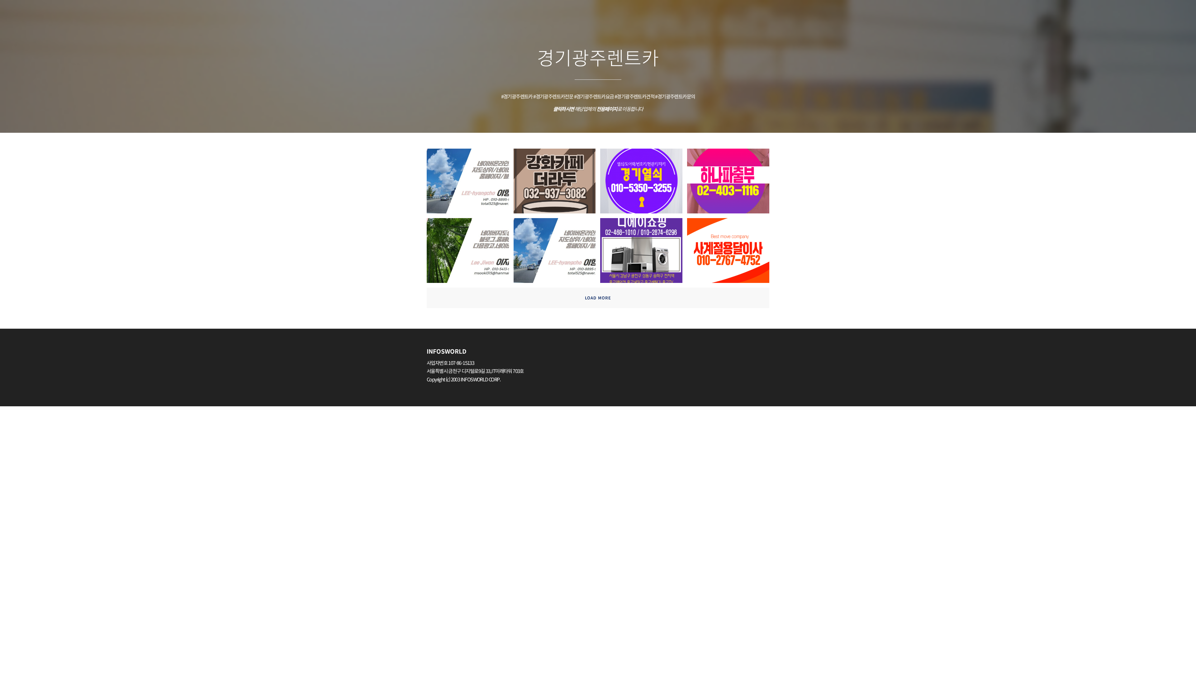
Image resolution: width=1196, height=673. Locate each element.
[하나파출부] (730, 183)
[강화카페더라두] (557, 183)
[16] (470, 183)
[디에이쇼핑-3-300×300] (643, 253)
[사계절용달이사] (730, 253)
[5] (470, 253)
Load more (598, 298)
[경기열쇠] (643, 183)
